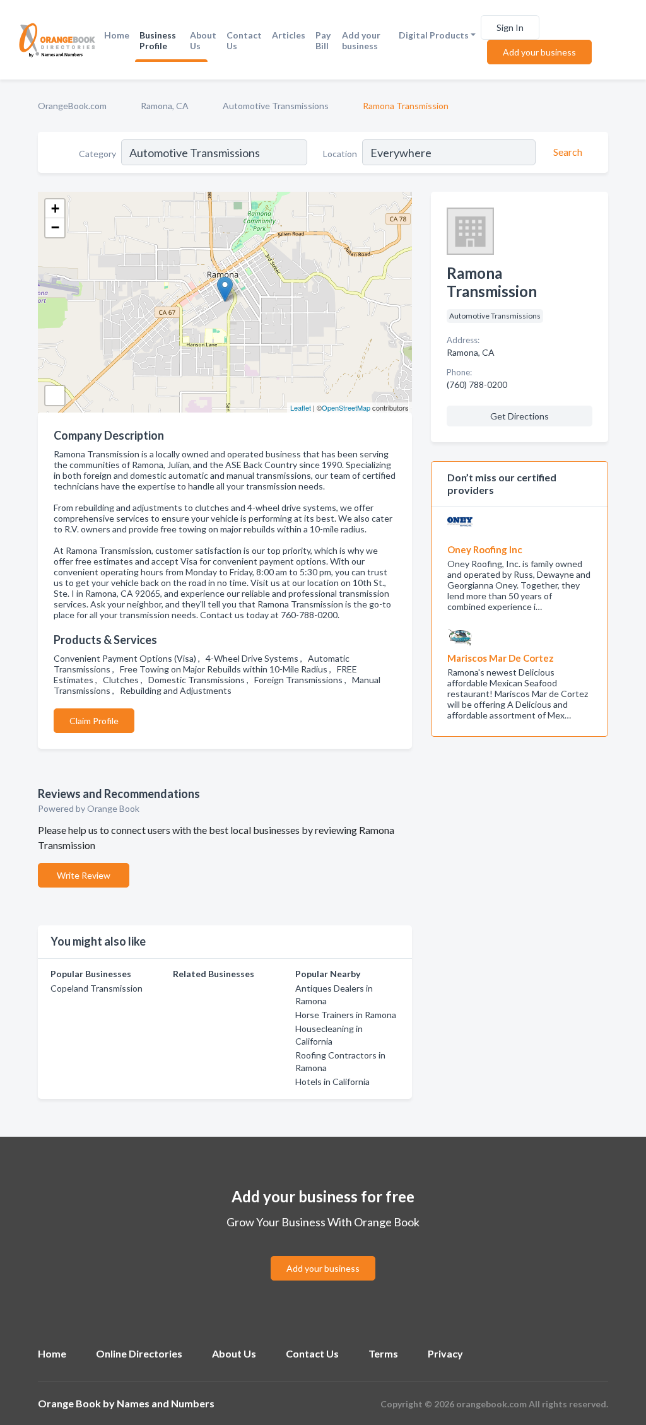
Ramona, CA (165, 105)
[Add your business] (323, 1253)
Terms (383, 1353)
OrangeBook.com (72, 105)
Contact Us (244, 40)
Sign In (510, 27)
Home (116, 35)
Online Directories (139, 1353)
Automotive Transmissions (276, 105)
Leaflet (300, 407)
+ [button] (55, 208)
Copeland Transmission (96, 988)
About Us (203, 40)
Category (97, 153)
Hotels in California (332, 1081)
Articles (288, 35)
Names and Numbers (165, 1403)
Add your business (361, 40)
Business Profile (157, 40)
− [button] (55, 227)
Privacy (445, 1353)
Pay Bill (323, 40)
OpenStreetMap (346, 407)
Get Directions (519, 416)
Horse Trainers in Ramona (345, 1014)
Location (340, 153)
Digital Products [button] (434, 35)
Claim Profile (94, 720)
